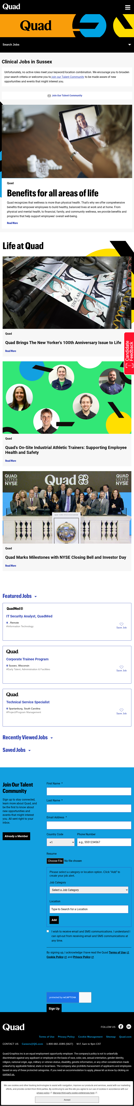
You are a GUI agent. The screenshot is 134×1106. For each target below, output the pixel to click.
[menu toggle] (127, 8)
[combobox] (89, 890)
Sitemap (111, 1036)
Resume (52, 853)
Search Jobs (11, 44)
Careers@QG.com (32, 1043)
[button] (121, 628)
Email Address (57, 817)
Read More (12, 222)
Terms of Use (117, 952)
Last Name (55, 800)
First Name (55, 783)
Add (54, 920)
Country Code (55, 834)
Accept (67, 1099)
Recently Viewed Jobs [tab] (25, 737)
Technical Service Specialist (28, 702)
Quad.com (125, 1036)
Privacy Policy (82, 957)
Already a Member (16, 836)
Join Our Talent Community (67, 95)
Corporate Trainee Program (27, 659)
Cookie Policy (55, 957)
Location (55, 901)
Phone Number (86, 834)
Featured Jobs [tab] (17, 596)
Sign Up (54, 1008)
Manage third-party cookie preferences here (75, 1092)
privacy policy (44, 1092)
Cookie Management (90, 1036)
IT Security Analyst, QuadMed (29, 616)
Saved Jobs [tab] (14, 750)
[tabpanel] (67, 665)
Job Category (58, 882)
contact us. (9, 1074)
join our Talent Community (67, 77)
